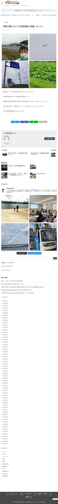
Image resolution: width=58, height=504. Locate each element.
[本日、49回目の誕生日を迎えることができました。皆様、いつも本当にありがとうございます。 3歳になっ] (15, 208)
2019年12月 (5, 441)
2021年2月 (5, 407)
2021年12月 (5, 383)
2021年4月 (5, 402)
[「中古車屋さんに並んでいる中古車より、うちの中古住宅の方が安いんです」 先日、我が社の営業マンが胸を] (43, 208)
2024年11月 (5, 310)
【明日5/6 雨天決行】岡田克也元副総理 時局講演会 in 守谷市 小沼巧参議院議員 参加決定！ (23, 287)
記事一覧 (49, 138)
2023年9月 (5, 342)
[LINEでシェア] (33, 122)
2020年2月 (5, 436)
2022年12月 (5, 363)
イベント (4, 451)
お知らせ (4, 454)
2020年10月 (5, 417)
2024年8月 (5, 315)
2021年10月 (5, 388)
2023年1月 (5, 361)
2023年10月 (5, 339)
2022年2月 (5, 378)
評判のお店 (5, 473)
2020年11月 (5, 414)
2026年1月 (5, 300)
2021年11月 (5, 385)
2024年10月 (5, 313)
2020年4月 (5, 431)
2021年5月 (5, 400)
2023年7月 (5, 346)
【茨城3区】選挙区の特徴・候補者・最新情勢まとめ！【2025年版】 (17, 293)
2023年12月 (5, 334)
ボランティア (5, 456)
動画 (3, 459)
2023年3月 (5, 356)
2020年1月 (5, 438)
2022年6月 (5, 371)
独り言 (4, 468)
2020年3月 (5, 434)
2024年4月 (5, 325)
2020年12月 (5, 412)
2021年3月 (5, 405)
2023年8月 (5, 344)
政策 (3, 461)
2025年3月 (5, 308)
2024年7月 (5, 317)
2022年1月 (5, 380)
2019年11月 (5, 443)
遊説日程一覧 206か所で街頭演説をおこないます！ (29, 10)
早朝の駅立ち (5, 464)
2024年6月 (5, 320)
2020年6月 (5, 426)
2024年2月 (5, 330)
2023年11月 (5, 337)
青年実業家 (5, 476)
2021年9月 (5, 390)
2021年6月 (5, 397)
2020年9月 (5, 419)
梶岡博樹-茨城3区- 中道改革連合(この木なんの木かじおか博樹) (31, 502)
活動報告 (6, 22)
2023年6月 (5, 349)
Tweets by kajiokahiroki (7, 266)
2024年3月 (5, 327)
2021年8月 (5, 392)
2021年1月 (5, 409)
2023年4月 (5, 354)
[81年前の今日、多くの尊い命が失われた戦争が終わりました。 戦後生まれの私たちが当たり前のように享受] (15, 237)
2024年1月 (5, 332)
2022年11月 (5, 366)
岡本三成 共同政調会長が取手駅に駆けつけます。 (13, 284)
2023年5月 (5, 351)
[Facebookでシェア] (24, 122)
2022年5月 (5, 373)
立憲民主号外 (5, 471)
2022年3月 (5, 376)
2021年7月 (5, 395)
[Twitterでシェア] (15, 122)
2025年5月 (5, 303)
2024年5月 (5, 322)
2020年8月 (5, 422)
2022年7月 (5, 368)
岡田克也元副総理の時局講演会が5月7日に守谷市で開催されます (16, 290)
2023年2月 (5, 359)
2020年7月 (5, 424)
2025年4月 (5, 305)
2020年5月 (5, 429)
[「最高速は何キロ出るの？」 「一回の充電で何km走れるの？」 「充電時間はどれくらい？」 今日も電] (43, 237)
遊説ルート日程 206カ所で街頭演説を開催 (11, 281)
